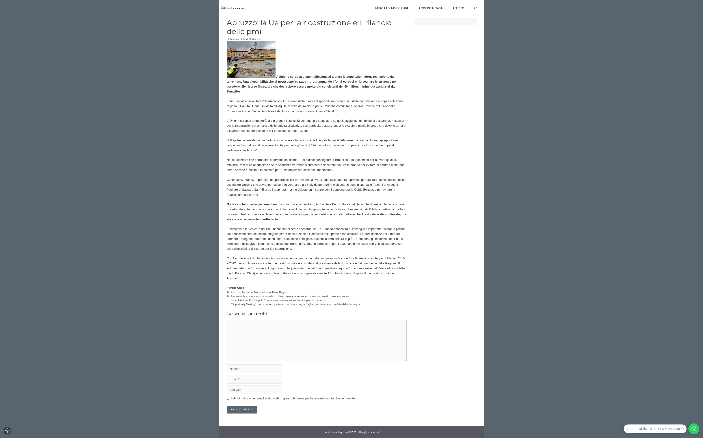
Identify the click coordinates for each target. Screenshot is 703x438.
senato (325, 296)
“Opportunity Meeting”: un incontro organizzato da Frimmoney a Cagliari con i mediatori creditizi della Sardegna (295, 304)
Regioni (283, 292)
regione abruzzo (294, 296)
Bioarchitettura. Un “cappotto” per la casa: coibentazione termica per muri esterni (278, 300)
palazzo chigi (275, 296)
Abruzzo (235, 292)
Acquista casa (431, 8)
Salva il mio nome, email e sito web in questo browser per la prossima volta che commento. (293, 398)
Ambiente (247, 292)
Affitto (458, 8)
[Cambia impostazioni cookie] (7, 430)
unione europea (340, 296)
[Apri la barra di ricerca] (475, 8)
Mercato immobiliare (392, 8)
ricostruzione (312, 296)
